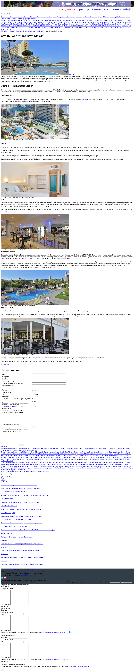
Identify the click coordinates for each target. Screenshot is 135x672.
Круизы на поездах (33, 464)
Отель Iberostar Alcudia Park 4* (114, 24)
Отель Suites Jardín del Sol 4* (99, 27)
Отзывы (106, 10)
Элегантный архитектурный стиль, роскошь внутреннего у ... (21, 516)
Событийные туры (61, 468)
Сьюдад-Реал (15, 18)
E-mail (3, 614)
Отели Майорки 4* (37, 20)
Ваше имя (5, 586)
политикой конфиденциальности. (80, 666)
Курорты (4, 481)
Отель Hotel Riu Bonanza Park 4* (42, 24)
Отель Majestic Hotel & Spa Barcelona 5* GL (15, 491)
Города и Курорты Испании (25, 31)
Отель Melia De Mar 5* (113, 26)
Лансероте (93, 17)
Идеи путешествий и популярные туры (74, 462)
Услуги (3, 471)
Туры (87, 10)
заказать (72, 74)
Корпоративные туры (95, 462)
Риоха (128, 17)
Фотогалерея (5, 364)
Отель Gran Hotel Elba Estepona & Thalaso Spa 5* (17, 519)
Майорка (106, 17)
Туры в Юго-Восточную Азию (50, 464)
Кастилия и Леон (46, 17)
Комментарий (5, 604)
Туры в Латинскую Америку (82, 464)
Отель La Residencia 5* (71, 26)
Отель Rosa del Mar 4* (18, 27)
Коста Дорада (57, 17)
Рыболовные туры (7, 468)
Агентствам (116, 10)
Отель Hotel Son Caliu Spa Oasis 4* (92, 24)
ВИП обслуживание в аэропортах (37, 471)
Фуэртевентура (32, 18)
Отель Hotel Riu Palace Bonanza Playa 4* (66, 24)
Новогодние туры (38, 462)
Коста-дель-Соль (76, 17)
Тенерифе (23, 18)
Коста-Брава (66, 17)
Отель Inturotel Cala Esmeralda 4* (52, 26)
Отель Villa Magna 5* (8, 513)
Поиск (16, 569)
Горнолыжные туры (24, 466)
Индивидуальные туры (52, 462)
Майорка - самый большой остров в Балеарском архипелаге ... (22, 544)
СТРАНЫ (4, 31)
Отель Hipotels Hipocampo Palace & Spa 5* (99, 22)
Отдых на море (114, 462)
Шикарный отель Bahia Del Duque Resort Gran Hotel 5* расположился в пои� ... (28, 530)
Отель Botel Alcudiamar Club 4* (114, 20)
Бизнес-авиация (20, 471)
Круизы (122, 462)
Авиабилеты (10, 471)
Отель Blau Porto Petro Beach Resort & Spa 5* (89, 20)
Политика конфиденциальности (121, 582)
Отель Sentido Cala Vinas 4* (60, 27)
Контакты (126, 10)
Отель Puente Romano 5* (9, 506)
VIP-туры (106, 462)
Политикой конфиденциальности (13, 406)
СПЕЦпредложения (68, 10)
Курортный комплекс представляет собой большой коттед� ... (22, 509)
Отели (3, 480)
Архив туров (20, 470)
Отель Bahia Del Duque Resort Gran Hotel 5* (15, 526)
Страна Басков (6, 18)
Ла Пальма (86, 17)
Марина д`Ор (114, 17)
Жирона (33, 17)
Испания (12, 31)
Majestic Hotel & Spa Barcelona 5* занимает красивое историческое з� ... (25, 495)
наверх (130, 443)
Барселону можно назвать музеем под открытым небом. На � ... (22, 557)
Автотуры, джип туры (82, 466)
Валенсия (20, 17)
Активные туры (11, 466)
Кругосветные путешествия (119, 468)
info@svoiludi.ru (25, 575)
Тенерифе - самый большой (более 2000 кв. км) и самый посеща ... (23, 564)
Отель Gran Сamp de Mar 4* (53, 22)
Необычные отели (103, 468)
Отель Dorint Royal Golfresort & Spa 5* (31, 22)
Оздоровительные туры (124, 466)
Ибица (38, 17)
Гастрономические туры (100, 464)
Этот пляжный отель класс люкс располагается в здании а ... (21, 523)
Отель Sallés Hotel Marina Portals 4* (38, 27)
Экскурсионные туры (116, 464)
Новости (22, 569)
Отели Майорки (49, 20)
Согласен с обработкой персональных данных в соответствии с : (34, 632)
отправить (4, 661)
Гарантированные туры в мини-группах (18, 462)
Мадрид (100, 17)
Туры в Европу (69, 466)
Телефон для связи (7, 588)
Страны (80, 10)
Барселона (13, 17)
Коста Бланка (5, 17)
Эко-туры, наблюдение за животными (103, 466)
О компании (96, 10)
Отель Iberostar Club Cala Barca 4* (29, 26)
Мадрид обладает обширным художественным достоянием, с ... (22, 550)
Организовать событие (38, 466)
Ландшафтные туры (74, 468)
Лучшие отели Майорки (9, 20)
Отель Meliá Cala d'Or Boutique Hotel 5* (92, 26)
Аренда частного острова (55, 466)
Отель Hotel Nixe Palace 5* (22, 24)
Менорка (122, 17)
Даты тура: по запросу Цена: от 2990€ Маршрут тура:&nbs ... (21, 488)
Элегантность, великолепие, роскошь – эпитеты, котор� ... (21, 502)
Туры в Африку (66, 464)
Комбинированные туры (22, 468)
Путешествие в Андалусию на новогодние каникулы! (19, 485)
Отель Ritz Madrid (7, 498)
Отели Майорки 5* (23, 20)
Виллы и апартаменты (89, 468)
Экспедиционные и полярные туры (43, 468)
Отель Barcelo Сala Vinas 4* (64, 20)
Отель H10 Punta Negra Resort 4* (74, 22)
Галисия (27, 17)
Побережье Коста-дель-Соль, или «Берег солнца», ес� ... (20, 537)
